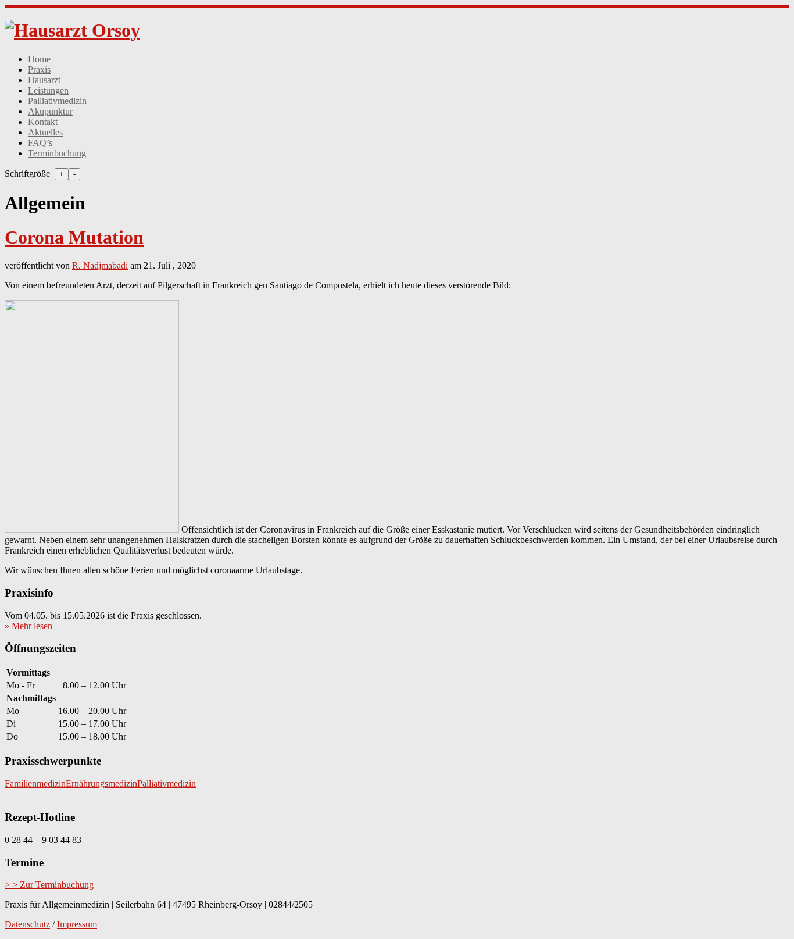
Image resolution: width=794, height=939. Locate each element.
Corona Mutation (74, 237)
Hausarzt (44, 80)
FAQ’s (40, 143)
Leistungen (48, 90)
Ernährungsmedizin (101, 783)
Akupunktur (50, 111)
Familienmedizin (35, 783)
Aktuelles (45, 132)
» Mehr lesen (28, 626)
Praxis (39, 69)
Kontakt (43, 122)
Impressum (77, 924)
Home (39, 59)
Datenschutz (27, 924)
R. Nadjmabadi (100, 265)
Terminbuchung (57, 153)
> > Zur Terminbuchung (49, 885)
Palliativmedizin (57, 101)
